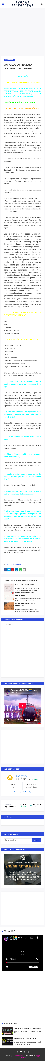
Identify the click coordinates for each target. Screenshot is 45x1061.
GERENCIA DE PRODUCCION (25, 1039)
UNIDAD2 (18, 564)
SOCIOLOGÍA (10, 564)
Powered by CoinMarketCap (22, 792)
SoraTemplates (18, 1056)
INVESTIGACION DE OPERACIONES (27, 1028)
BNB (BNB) (21, 776)
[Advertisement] (22, 32)
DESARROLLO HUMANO (24, 585)
